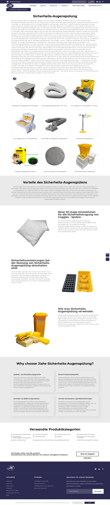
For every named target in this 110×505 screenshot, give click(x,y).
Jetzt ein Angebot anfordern (87, 454)
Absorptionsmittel (39, 483)
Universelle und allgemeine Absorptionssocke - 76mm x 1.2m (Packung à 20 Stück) (68, 138)
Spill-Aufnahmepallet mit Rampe (88, 440)
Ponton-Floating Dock (19, 440)
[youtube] (97, 2)
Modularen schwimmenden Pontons (86, 437)
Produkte (9, 488)
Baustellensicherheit (40, 488)
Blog (7, 495)
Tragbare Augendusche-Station (25, 171)
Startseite (33, 5)
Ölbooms (59, 436)
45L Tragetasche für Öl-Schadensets (25, 138)
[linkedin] (100, 2)
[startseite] (10, 469)
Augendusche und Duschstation (44, 440)
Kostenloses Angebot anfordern (18, 9)
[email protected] (15, 1)
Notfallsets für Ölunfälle (41, 481)
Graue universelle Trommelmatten (55, 171)
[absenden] (85, 2)
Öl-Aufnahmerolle (40, 436)
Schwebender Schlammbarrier (22, 434)
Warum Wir (53, 5)
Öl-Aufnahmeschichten (63, 434)
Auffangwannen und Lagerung (43, 486)
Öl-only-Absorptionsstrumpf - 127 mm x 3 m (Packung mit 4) (61, 105)
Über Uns (43, 5)
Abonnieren (98, 491)
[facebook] (103, 2)
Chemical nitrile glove (41, 434)
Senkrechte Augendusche (84, 138)
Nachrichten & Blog (78, 5)
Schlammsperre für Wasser (86, 434)
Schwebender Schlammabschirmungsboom (22, 437)
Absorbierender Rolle (62, 440)
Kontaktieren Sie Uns (95, 5)
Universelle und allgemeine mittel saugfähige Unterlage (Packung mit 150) (36, 105)
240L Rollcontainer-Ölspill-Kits (85, 171)
